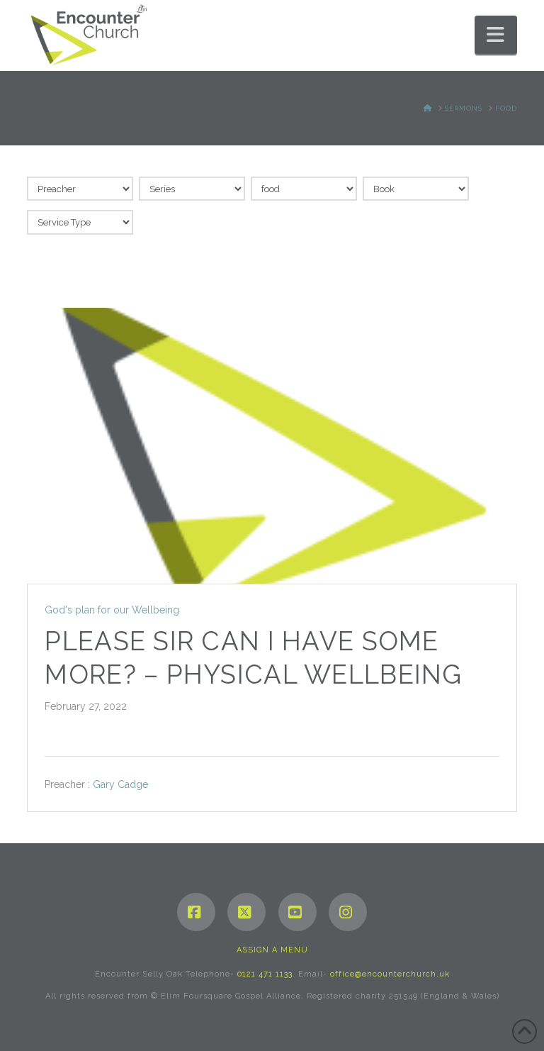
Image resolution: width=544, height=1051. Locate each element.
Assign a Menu (272, 950)
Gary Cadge (120, 784)
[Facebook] (196, 912)
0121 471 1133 (265, 974)
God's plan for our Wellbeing (112, 610)
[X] (246, 912)
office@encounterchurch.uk (390, 974)
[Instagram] (348, 912)
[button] (496, 35)
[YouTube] (297, 912)
